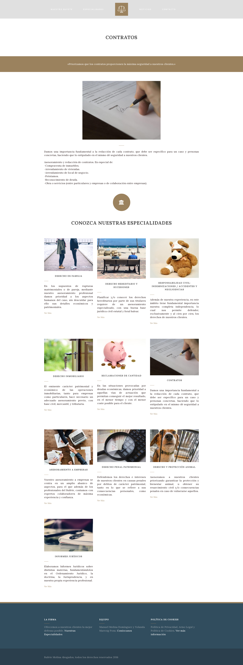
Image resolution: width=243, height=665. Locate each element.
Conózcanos (124, 630)
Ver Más (47, 313)
